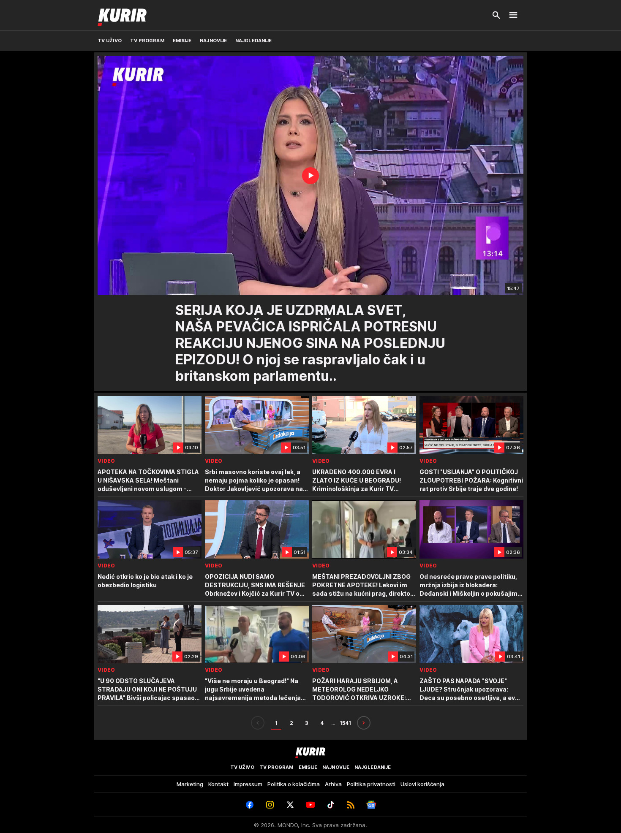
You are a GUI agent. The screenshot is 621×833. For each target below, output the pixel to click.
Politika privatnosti (371, 784)
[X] (290, 804)
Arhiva (333, 784)
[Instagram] (269, 804)
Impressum (248, 784)
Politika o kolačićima (293, 784)
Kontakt (218, 784)
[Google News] (371, 804)
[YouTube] (310, 804)
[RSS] (351, 804)
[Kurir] (122, 15)
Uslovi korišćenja (422, 784)
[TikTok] (330, 804)
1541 (345, 723)
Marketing (190, 784)
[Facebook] (249, 804)
